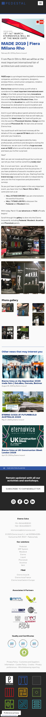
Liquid (23, 557)
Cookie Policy (21, 665)
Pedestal (23, 546)
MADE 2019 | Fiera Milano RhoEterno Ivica (13, 3)
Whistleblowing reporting (29, 667)
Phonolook (23, 560)
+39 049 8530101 (24, 523)
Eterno (23, 554)
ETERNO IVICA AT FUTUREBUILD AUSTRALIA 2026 (19, 416)
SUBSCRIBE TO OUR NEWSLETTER (23, 489)
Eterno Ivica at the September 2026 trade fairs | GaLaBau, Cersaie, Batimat (22, 382)
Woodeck (23, 552)
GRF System (23, 549)
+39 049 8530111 (25, 526)
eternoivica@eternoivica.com (23, 530)
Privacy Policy (12, 662)
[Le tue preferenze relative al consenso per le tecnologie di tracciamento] (11, 713)
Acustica (23, 563)
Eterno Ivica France (23, 577)
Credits (31, 665)
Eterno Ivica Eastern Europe (23, 580)
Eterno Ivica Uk (23, 575)
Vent (23, 565)
